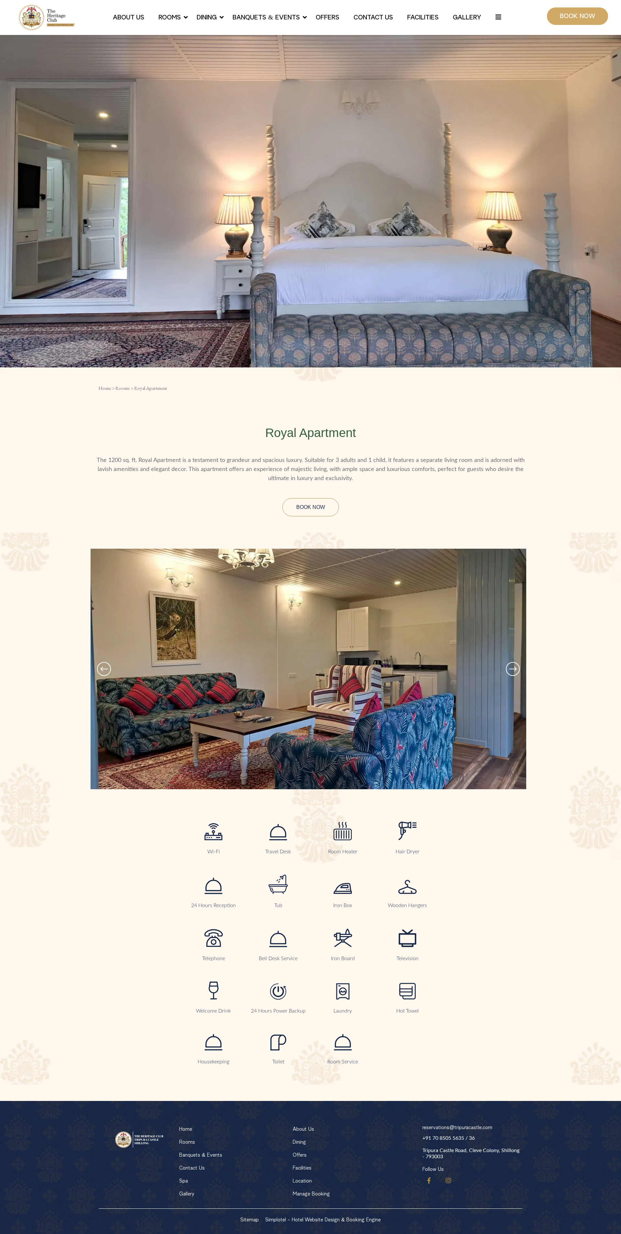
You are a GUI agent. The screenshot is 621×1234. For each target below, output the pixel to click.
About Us (128, 17)
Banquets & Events (266, 17)
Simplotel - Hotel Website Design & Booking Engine (323, 1219)
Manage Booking (311, 1193)
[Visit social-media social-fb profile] (428, 1180)
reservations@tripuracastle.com (457, 1127)
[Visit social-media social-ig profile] (448, 1180)
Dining (207, 17)
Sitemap (249, 1219)
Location (302, 1181)
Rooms (169, 17)
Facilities (423, 17)
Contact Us (373, 17)
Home (105, 388)
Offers (327, 17)
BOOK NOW (577, 16)
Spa (183, 1181)
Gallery (467, 17)
